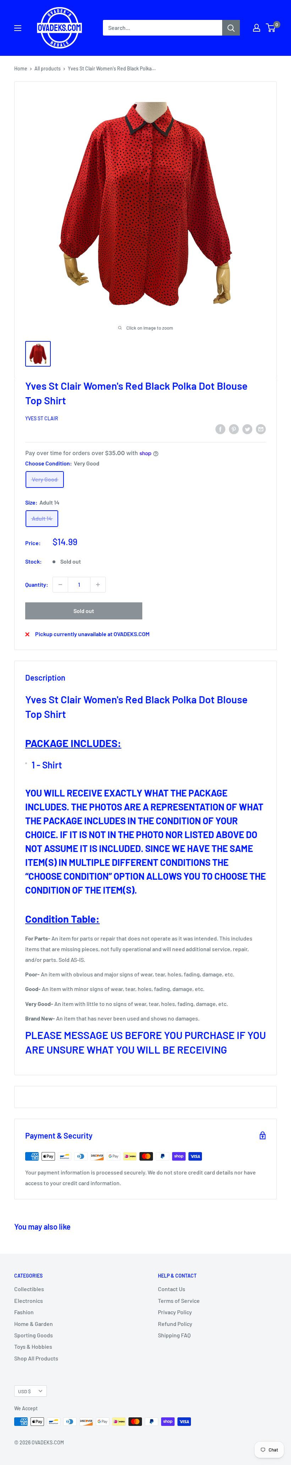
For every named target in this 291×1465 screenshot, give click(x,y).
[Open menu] (17, 28)
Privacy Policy (175, 1312)
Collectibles (29, 1288)
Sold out (83, 610)
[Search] (231, 28)
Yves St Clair (41, 418)
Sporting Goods (33, 1335)
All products (47, 68)
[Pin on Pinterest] (234, 428)
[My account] (256, 28)
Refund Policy (175, 1323)
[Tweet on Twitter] (247, 428)
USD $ (24, 1391)
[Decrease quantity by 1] (60, 584)
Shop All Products (36, 1358)
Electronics (28, 1300)
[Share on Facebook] (220, 428)
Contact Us (171, 1288)
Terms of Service (179, 1300)
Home (20, 68)
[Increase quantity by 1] (97, 584)
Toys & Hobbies (33, 1346)
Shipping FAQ (174, 1335)
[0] (271, 27)
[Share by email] (261, 428)
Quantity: (36, 584)
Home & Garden (33, 1323)
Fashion (24, 1312)
